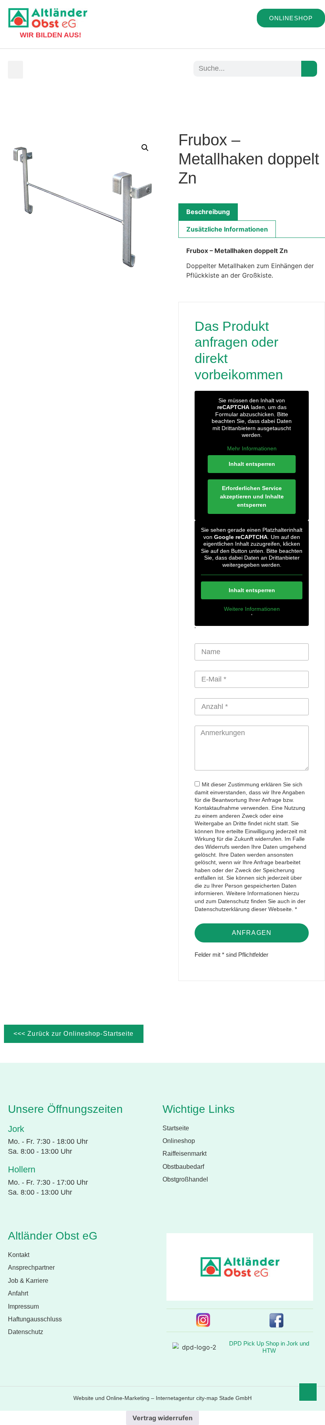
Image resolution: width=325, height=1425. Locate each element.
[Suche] (309, 69)
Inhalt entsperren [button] (252, 464)
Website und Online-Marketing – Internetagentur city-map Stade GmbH (162, 1398)
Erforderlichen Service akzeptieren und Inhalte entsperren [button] (252, 496)
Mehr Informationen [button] (252, 448)
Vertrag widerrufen (162, 1418)
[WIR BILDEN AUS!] (12, 32)
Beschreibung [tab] (208, 212)
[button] (15, 70)
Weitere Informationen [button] (252, 609)
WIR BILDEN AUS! (50, 35)
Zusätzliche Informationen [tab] (227, 229)
